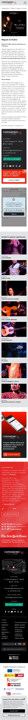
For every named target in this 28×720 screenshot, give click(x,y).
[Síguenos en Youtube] (10, 166)
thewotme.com (8, 504)
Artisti (3, 627)
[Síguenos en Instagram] (7, 166)
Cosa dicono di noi (21, 622)
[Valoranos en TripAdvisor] (13, 166)
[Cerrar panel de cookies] (24, 698)
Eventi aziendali (20, 627)
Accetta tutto (14, 711)
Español (22, 472)
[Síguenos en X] (16, 166)
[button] (3, 509)
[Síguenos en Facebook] (4, 166)
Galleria (3, 629)
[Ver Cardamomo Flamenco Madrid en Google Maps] (14, 566)
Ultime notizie (19, 638)
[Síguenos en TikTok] (20, 166)
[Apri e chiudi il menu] (25, 3)
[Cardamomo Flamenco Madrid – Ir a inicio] (5, 3)
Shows (13, 8)
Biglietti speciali (20, 625)
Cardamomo (5, 8)
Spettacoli (4, 625)
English (4, 474)
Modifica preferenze (14, 715)
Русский (12, 474)
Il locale (4, 622)
